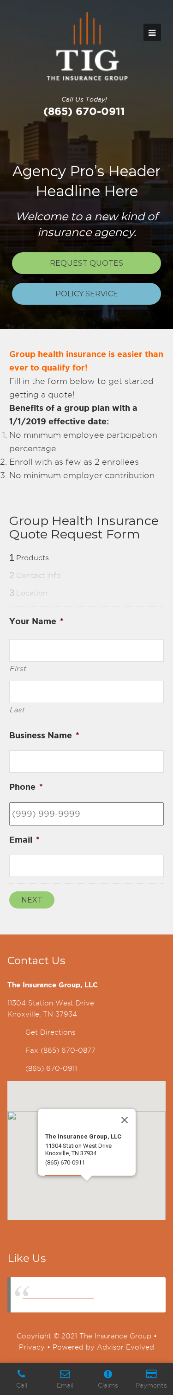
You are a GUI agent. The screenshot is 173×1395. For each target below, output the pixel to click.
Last (17, 710)
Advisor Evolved (125, 1347)
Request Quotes (86, 263)
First (18, 668)
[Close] (124, 1120)
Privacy (32, 1347)
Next (31, 900)
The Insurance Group (58, 1295)
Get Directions (50, 1032)
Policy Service (86, 293)
